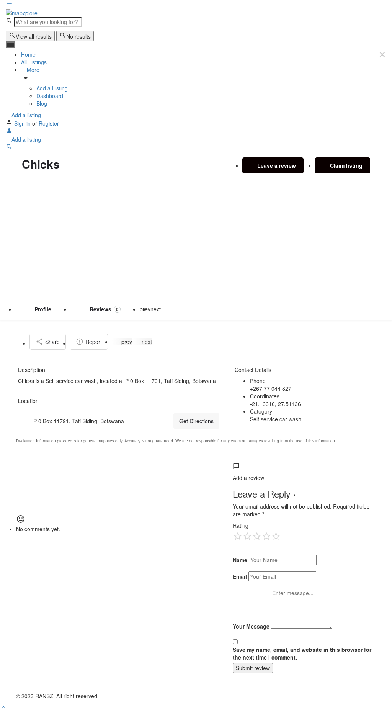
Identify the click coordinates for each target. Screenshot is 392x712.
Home (28, 54)
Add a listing (25, 115)
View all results (34, 36)
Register (49, 123)
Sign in (23, 123)
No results (78, 36)
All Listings (34, 62)
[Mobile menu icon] (196, 4)
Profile (42, 309)
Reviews (104, 309)
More (32, 70)
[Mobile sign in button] (9, 132)
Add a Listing (52, 88)
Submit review (253, 668)
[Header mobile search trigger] (9, 148)
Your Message (251, 626)
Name (240, 560)
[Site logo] (22, 12)
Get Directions (196, 421)
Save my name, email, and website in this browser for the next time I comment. (302, 653)
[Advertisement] (196, 239)
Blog (41, 103)
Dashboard (49, 96)
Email (240, 576)
